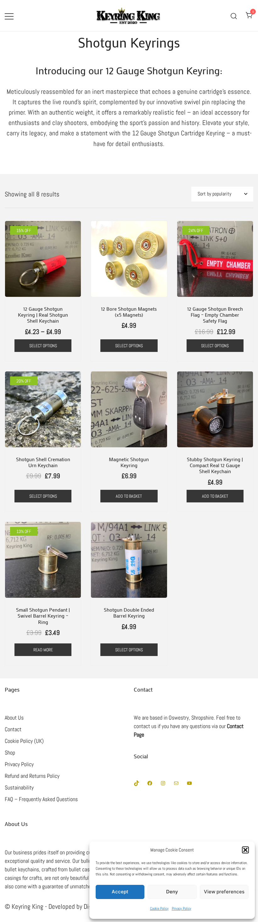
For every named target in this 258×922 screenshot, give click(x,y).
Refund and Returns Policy (32, 775)
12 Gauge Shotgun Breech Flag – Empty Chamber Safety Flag (215, 314)
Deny (172, 892)
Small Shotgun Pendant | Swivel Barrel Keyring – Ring (43, 615)
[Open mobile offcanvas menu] (9, 15)
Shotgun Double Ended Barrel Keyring (129, 612)
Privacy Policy (181, 908)
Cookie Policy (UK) (24, 740)
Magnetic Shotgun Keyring (129, 462)
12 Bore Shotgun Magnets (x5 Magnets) (129, 311)
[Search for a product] (234, 15)
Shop (10, 752)
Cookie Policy (159, 908)
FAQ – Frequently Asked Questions (41, 799)
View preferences (224, 892)
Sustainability (19, 787)
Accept (120, 892)
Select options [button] (215, 345)
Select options (43, 345)
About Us (14, 717)
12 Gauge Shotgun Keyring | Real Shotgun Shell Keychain (43, 314)
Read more (43, 650)
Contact (13, 729)
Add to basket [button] (129, 496)
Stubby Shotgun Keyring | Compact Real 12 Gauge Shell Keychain (215, 465)
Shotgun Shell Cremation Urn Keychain (43, 462)
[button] (245, 850)
